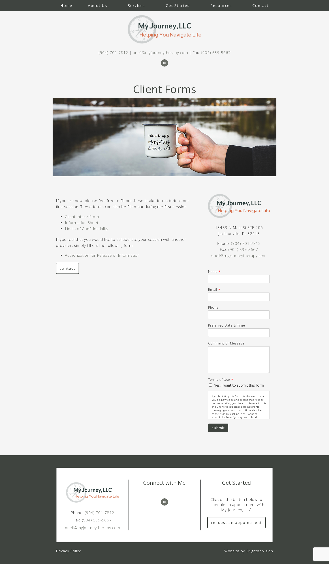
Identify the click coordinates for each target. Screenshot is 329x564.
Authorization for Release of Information (102, 255)
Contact (260, 5)
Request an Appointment (236, 522)
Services (136, 5)
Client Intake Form (82, 216)
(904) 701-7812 (113, 52)
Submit (218, 427)
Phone (213, 308)
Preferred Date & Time (226, 325)
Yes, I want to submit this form (239, 385)
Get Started (178, 5)
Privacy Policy (68, 550)
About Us (97, 5)
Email (214, 290)
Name (214, 272)
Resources (221, 5)
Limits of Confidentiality (86, 228)
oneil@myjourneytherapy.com (160, 52)
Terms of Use (220, 380)
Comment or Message (226, 343)
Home (66, 5)
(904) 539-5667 (216, 52)
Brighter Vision (259, 550)
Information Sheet (81, 222)
